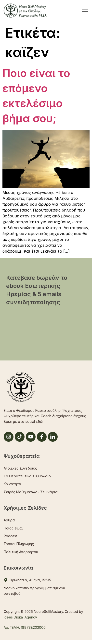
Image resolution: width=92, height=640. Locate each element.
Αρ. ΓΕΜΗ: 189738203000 (25, 627)
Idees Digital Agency (20, 617)
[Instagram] (8, 437)
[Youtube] (31, 437)
